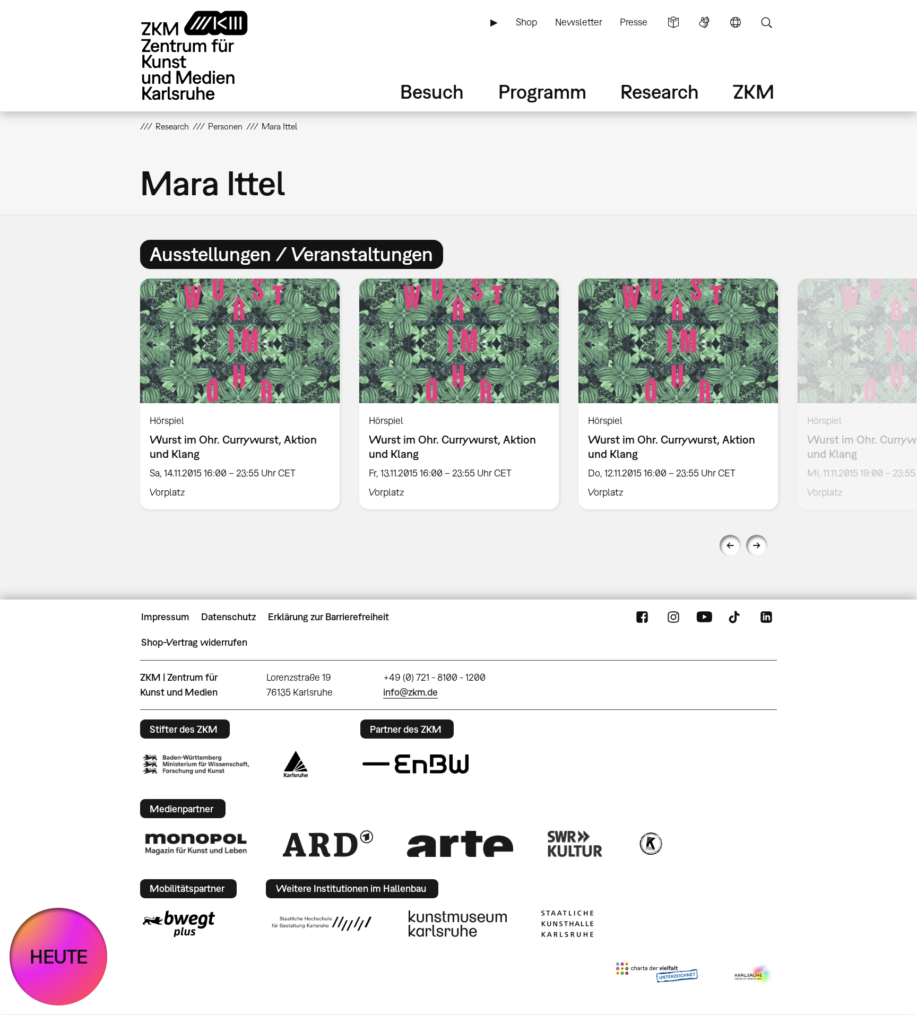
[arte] (460, 844)
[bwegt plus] (179, 923)
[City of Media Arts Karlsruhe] (753, 974)
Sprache (735, 22)
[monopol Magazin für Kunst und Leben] (196, 843)
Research (659, 91)
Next (756, 545)
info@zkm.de (410, 692)
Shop (526, 22)
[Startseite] (209, 55)
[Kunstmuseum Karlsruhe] (458, 923)
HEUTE (59, 956)
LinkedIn (766, 617)
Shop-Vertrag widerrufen (194, 642)
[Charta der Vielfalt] (656, 974)
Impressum (165, 616)
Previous (730, 545)
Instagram (673, 617)
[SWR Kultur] (575, 843)
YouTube (704, 617)
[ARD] (328, 843)
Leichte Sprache (673, 22)
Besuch (432, 91)
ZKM (753, 91)
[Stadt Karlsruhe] (296, 764)
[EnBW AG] (415, 764)
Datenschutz (228, 616)
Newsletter (578, 22)
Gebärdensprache (704, 22)
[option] (240, 394)
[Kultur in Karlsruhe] (650, 843)
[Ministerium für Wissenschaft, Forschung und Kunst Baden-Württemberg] (196, 764)
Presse (633, 22)
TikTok (735, 617)
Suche (766, 22)
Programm (542, 91)
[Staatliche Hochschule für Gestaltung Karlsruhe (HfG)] (322, 924)
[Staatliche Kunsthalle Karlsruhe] (567, 923)
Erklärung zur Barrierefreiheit (328, 616)
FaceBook (642, 617)
